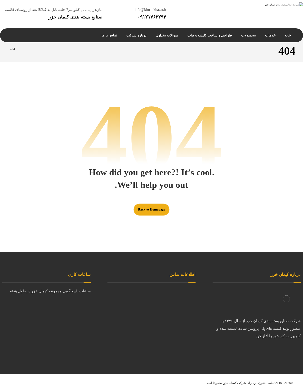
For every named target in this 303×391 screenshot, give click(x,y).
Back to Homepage (151, 209)
